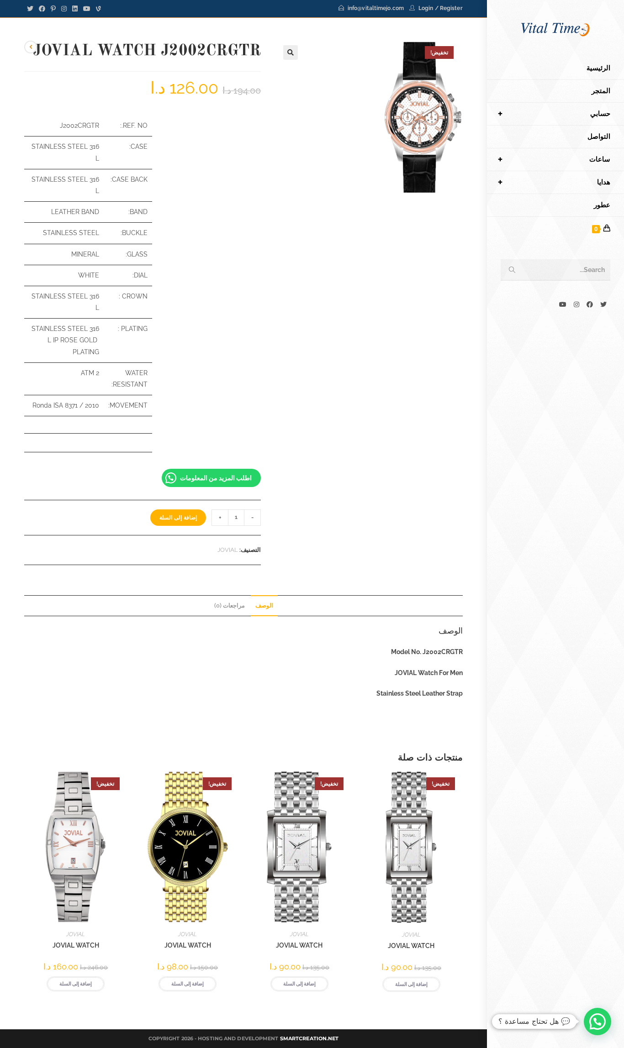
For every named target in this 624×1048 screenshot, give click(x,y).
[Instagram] (576, 304)
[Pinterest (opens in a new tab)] (53, 8)
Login (426, 8)
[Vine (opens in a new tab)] (97, 8)
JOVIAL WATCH (411, 945)
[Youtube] (562, 304)
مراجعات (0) (229, 605)
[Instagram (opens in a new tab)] (63, 8)
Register (451, 8)
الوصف (264, 605)
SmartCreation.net (309, 1038)
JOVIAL (227, 549)
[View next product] (30, 47)
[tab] (264, 606)
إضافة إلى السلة (178, 517)
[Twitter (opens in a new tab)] (30, 8)
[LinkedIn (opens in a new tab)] (74, 8)
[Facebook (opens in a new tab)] (42, 8)
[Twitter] (603, 304)
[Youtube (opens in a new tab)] (86, 8)
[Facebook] (590, 304)
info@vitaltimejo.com (376, 8)
